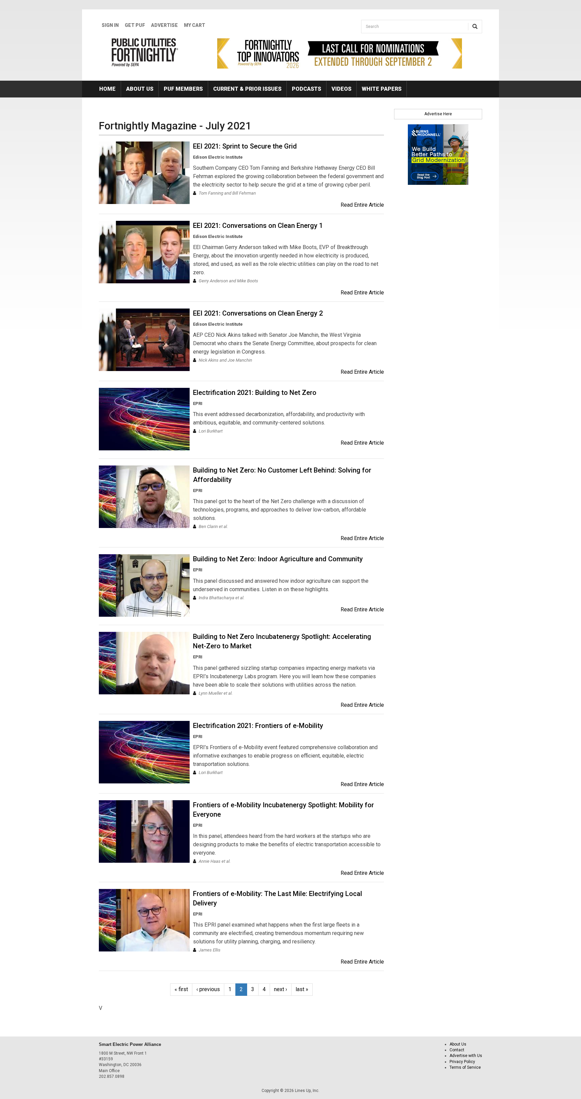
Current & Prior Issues (247, 89)
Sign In (110, 25)
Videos (341, 89)
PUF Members (183, 89)
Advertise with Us (466, 1055)
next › (280, 989)
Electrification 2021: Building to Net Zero (254, 393)
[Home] (145, 52)
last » (302, 989)
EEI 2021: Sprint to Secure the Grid (245, 146)
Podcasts (306, 89)
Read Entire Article (362, 205)
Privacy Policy (462, 1061)
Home (107, 89)
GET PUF (135, 25)
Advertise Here (438, 114)
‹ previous (208, 989)
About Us (139, 89)
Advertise (164, 25)
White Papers (381, 89)
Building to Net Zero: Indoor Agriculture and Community (278, 559)
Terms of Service (465, 1067)
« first (181, 989)
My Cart (194, 25)
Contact (457, 1050)
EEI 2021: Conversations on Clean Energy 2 (258, 313)
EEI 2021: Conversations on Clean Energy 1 (258, 225)
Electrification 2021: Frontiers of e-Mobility (258, 726)
